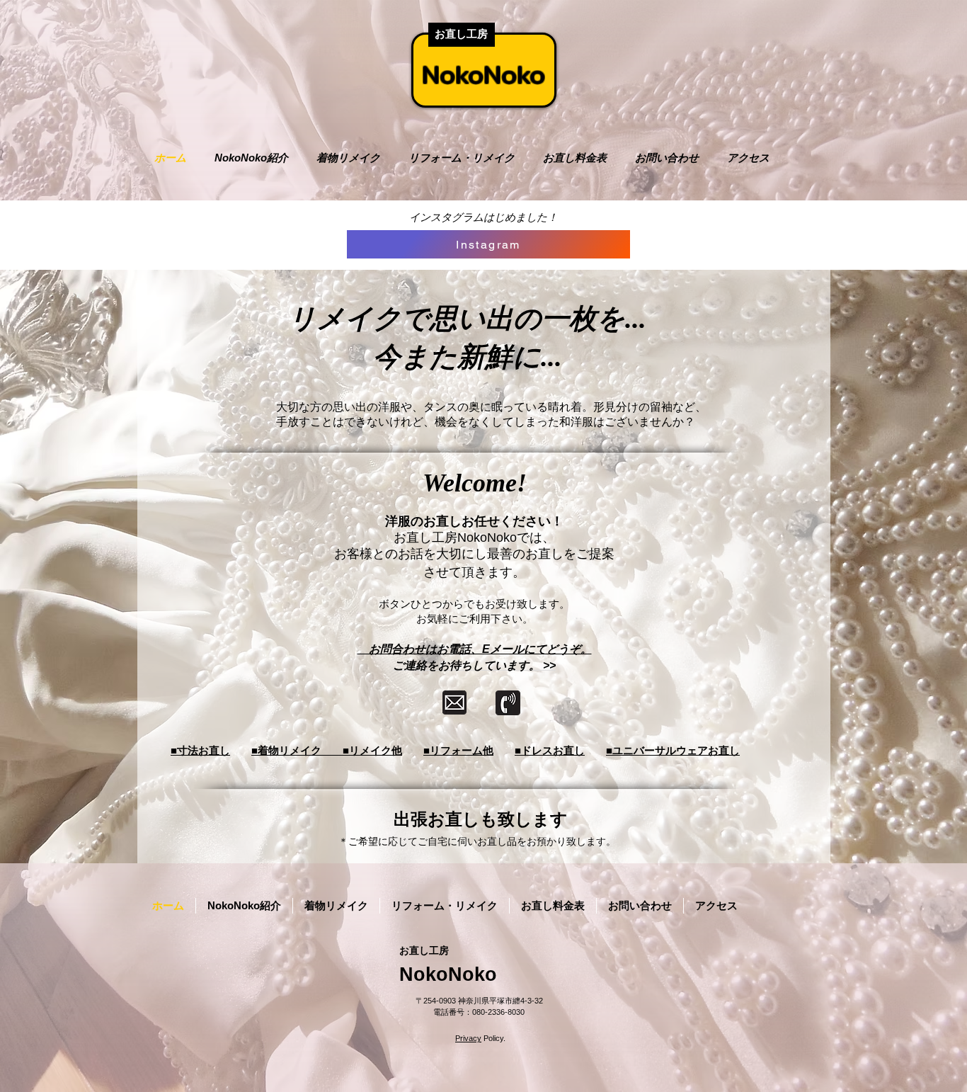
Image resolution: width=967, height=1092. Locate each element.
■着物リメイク (297, 750)
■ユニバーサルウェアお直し (673, 750)
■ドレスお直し (550, 750)
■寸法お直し (200, 750)
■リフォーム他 (458, 750)
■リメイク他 (372, 750)
